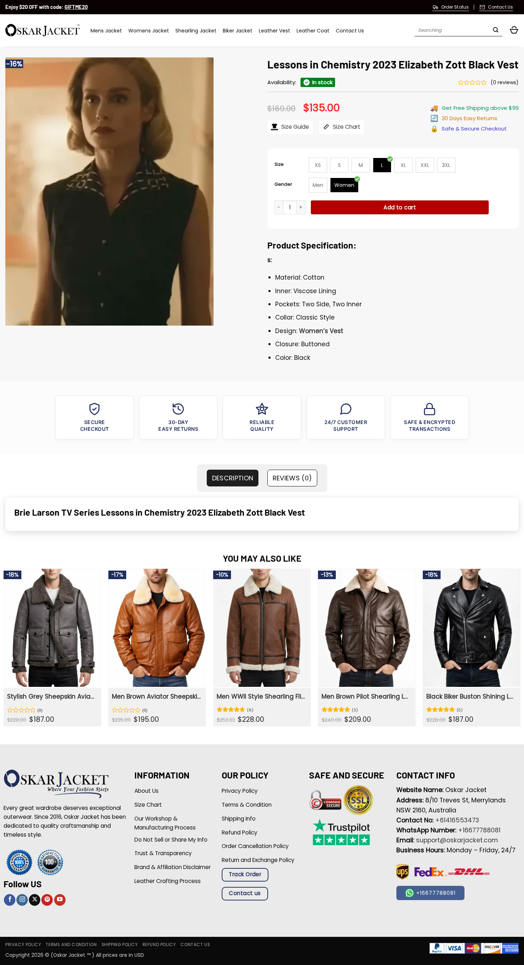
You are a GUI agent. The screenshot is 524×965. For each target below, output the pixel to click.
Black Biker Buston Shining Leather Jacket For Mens (470, 696)
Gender (283, 184)
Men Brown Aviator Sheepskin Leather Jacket (156, 696)
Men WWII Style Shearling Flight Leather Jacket (261, 696)
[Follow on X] (34, 900)
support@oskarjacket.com (457, 840)
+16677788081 (479, 830)
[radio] (318, 165)
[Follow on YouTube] (60, 900)
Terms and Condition (71, 945)
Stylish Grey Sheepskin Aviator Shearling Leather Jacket (51, 696)
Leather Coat (313, 30)
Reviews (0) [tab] (292, 478)
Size (279, 164)
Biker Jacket (237, 30)
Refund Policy (159, 945)
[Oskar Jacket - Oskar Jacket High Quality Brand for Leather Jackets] (42, 30)
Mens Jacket (106, 30)
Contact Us (350, 30)
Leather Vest (274, 30)
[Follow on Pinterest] (47, 900)
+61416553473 (457, 820)
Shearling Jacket (195, 30)
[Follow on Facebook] (9, 900)
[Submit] (496, 31)
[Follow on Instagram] (22, 900)
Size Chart (346, 127)
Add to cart (400, 207)
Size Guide (294, 127)
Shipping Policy (120, 945)
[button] (514, 30)
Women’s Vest (321, 331)
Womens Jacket (148, 30)
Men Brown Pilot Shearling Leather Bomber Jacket (366, 696)
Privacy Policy (23, 945)
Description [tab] (232, 478)
